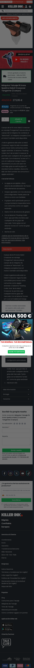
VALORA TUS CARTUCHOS (16, 352)
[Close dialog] (32, 313)
